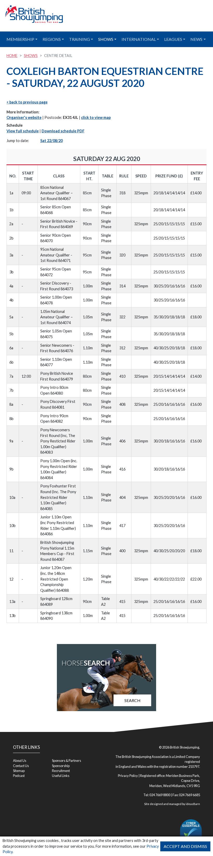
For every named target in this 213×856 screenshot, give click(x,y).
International (139, 39)
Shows (105, 39)
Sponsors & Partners (66, 760)
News (196, 39)
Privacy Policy (128, 776)
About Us (19, 760)
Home (11, 55)
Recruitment (61, 771)
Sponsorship (61, 766)
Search (132, 700)
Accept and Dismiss (185, 846)
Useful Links (60, 776)
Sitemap (19, 771)
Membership (20, 39)
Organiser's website (24, 117)
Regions (52, 39)
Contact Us (21, 766)
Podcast (19, 776)
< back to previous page (27, 102)
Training (79, 39)
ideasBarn (193, 804)
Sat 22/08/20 (51, 140)
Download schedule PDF (63, 131)
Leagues (173, 39)
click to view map (96, 117)
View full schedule (22, 131)
